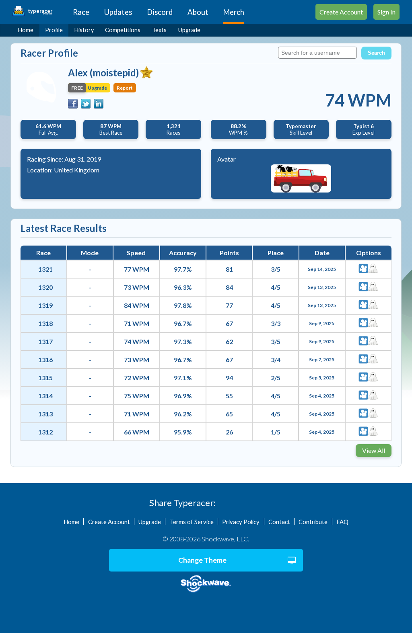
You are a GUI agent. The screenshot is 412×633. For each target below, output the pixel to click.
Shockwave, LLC (206, 584)
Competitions (122, 30)
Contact (279, 521)
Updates (118, 12)
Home (25, 30)
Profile (54, 30)
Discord (160, 12)
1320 (45, 287)
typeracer (40, 11)
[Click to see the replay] (363, 269)
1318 (45, 323)
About (197, 12)
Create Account (341, 12)
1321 (45, 269)
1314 (45, 395)
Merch (233, 12)
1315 (45, 377)
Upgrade (189, 30)
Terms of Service (192, 521)
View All (373, 450)
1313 (45, 414)
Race (81, 12)
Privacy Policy (241, 521)
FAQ (342, 521)
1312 (45, 432)
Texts (159, 30)
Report (125, 88)
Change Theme (202, 560)
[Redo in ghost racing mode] (373, 269)
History (84, 30)
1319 (45, 305)
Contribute (313, 521)
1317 (45, 341)
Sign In (386, 12)
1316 (45, 359)
